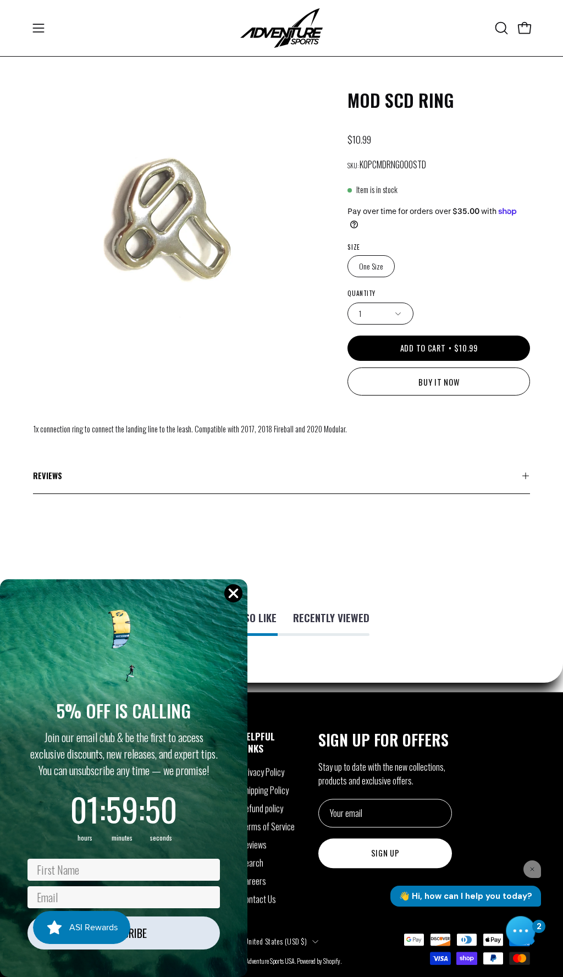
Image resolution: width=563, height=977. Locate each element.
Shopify (331, 960)
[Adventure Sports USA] (281, 28)
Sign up (385, 853)
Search (252, 862)
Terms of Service (268, 826)
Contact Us (258, 898)
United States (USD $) (275, 941)
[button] (500, 28)
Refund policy (262, 808)
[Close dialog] (233, 593)
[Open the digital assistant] (520, 930)
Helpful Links (258, 742)
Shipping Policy (265, 790)
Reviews (47, 475)
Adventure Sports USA (270, 960)
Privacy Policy (262, 771)
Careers (253, 880)
